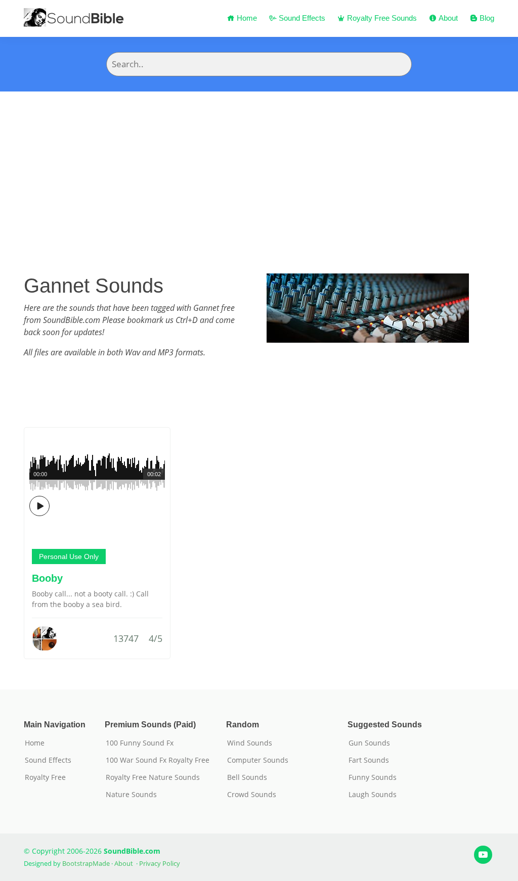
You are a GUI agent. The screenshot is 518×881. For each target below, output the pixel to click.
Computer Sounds (257, 760)
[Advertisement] (259, 167)
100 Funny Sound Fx (140, 743)
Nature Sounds (131, 794)
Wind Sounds (249, 743)
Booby (47, 578)
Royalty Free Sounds (381, 18)
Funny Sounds (373, 777)
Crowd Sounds (251, 794)
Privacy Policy (159, 863)
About (447, 18)
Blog (486, 18)
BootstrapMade (86, 863)
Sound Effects (301, 18)
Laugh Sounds (373, 794)
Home (246, 18)
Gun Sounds (369, 743)
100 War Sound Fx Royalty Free (157, 760)
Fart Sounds (369, 760)
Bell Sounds (247, 777)
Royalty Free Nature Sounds (153, 777)
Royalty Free (45, 777)
